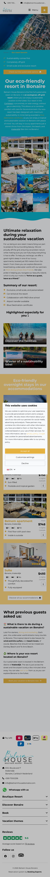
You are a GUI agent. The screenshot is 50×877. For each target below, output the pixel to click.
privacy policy (32, 434)
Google (42, 434)
